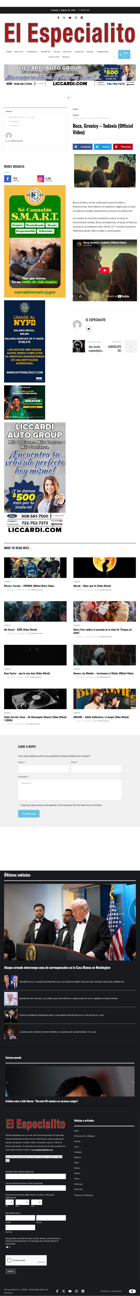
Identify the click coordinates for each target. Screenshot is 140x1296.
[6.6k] (40, 178)
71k (15, 178)
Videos (76, 115)
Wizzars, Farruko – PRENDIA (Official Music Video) (29, 586)
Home (75, 109)
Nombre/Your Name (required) (19, 1171)
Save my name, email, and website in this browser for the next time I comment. (61, 805)
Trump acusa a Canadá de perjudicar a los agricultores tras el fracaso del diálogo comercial (72, 982)
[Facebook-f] (58, 17)
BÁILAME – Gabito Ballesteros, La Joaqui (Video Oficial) (101, 717)
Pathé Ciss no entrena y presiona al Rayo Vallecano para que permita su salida (45, 1101)
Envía (11, 1271)
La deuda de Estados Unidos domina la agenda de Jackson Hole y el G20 (57, 1032)
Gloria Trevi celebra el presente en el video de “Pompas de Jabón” (102, 631)
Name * (21, 762)
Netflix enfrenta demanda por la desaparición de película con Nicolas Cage (61, 1015)
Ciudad (8, 1222)
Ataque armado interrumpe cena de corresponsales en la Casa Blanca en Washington (57, 967)
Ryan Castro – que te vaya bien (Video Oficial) (27, 673)
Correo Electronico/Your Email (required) (24, 1183)
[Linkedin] (82, 17)
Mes (17, 1206)
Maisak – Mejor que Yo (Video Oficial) (92, 586)
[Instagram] (76, 17)
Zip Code (8, 1232)
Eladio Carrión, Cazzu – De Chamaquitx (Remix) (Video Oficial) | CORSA (35, 718)
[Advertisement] (70, 845)
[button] (3, 78)
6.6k (48, 178)
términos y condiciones (111, 1291)
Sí (9, 1247)
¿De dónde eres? (13, 1213)
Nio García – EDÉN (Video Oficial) (20, 629)
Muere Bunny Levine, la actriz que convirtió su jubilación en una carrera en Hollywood (68, 999)
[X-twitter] (64, 17)
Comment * (23, 776)
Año (32, 1206)
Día (6, 1206)
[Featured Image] (35, 567)
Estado (38, 1222)
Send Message (29, 813)
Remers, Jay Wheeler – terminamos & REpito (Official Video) (103, 673)
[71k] (7, 178)
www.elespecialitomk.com (42, 1150)
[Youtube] (70, 17)
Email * (74, 762)
